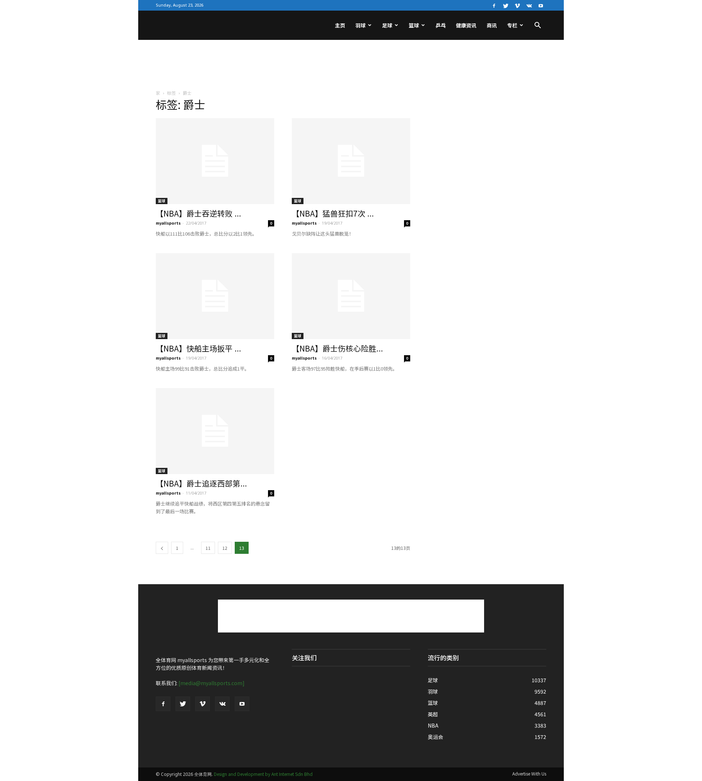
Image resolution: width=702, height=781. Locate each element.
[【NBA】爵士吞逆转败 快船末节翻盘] (215, 161)
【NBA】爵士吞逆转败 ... (198, 213)
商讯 (492, 25)
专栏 (512, 25)
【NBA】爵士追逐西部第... (201, 483)
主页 (340, 25)
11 (208, 548)
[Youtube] (540, 5)
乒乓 (440, 25)
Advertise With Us (529, 773)
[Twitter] (505, 5)
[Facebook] (493, 5)
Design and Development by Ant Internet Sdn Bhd (263, 774)
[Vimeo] (517, 5)
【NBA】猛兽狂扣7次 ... (333, 213)
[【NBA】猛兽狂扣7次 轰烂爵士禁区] (351, 161)
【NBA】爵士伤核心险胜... (337, 348)
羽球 (360, 25)
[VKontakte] (529, 5)
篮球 (414, 25)
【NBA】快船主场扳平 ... (198, 348)
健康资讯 (466, 25)
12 (224, 548)
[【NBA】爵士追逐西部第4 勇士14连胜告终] (215, 431)
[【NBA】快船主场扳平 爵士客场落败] (215, 296)
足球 (387, 25)
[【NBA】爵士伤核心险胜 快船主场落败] (351, 296)
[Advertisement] (351, 65)
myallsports (168, 223)
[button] (537, 26)
